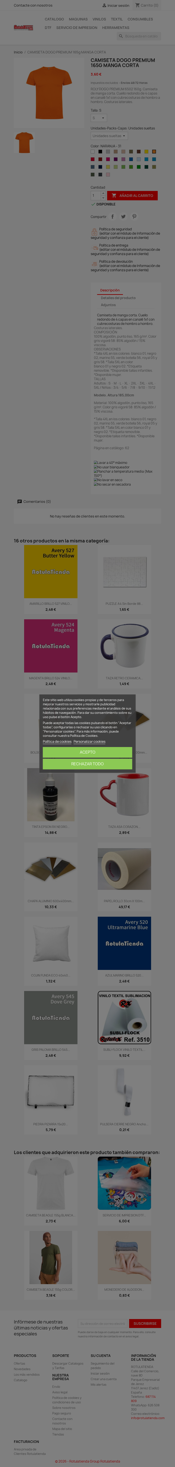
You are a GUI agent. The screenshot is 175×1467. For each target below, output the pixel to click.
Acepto (87, 752)
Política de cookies (57, 741)
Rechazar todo (87, 764)
